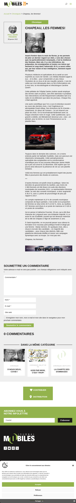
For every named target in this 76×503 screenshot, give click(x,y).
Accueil (7, 14)
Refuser (38, 490)
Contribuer (39, 390)
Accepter (38, 484)
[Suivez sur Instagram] (13, 448)
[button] (73, 466)
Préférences (38, 495)
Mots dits (66, 366)
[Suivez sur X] (17, 448)
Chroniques (16, 14)
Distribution (40, 397)
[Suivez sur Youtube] (9, 448)
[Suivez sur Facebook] (5, 448)
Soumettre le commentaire (18, 325)
